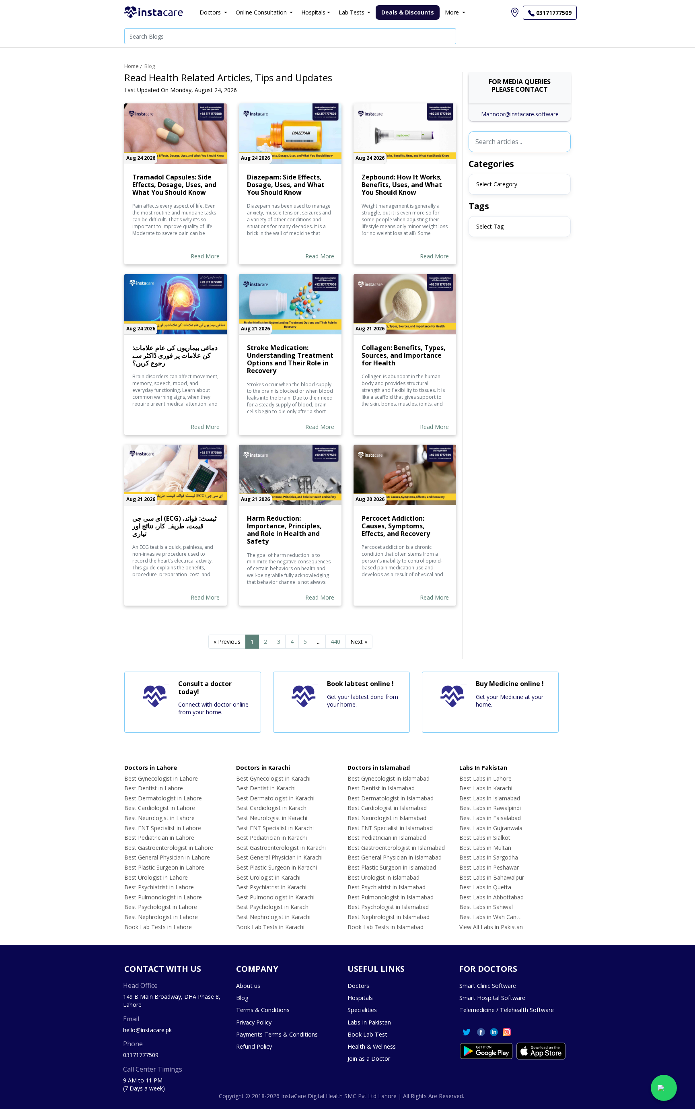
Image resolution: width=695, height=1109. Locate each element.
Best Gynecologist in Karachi (273, 778)
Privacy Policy (253, 1022)
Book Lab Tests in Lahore (158, 927)
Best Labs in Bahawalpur (491, 877)
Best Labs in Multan (485, 847)
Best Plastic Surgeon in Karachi (276, 867)
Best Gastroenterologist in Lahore (168, 847)
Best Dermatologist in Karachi (275, 798)
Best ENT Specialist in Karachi (275, 828)
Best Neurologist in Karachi (271, 818)
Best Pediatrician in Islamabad (387, 837)
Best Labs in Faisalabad (490, 818)
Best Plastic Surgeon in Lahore (164, 867)
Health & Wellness (372, 1046)
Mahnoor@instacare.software (520, 114)
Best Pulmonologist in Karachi (275, 897)
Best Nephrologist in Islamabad (389, 917)
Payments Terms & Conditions (277, 1034)
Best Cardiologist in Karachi (272, 808)
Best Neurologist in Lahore (159, 818)
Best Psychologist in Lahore (160, 907)
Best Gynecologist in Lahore (161, 778)
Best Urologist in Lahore (156, 877)
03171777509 (140, 1055)
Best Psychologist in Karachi (273, 907)
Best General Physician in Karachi (279, 857)
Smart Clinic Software (487, 985)
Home (131, 66)
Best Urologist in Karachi (268, 877)
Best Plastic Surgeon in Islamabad (392, 867)
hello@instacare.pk (147, 1030)
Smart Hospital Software (492, 998)
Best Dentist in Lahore (153, 788)
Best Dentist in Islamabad (381, 788)
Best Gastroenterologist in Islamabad (396, 847)
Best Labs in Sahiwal (486, 907)
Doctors (358, 985)
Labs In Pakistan (369, 1022)
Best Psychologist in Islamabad (388, 907)
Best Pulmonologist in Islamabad (391, 897)
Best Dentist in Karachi (266, 788)
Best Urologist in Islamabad (383, 877)
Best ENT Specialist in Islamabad (390, 828)
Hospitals (360, 998)
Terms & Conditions (263, 1010)
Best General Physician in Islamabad (395, 857)
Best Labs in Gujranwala (490, 828)
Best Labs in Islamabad (489, 798)
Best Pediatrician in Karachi (271, 837)
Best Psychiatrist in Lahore (159, 887)
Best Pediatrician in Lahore (159, 837)
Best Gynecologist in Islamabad (389, 778)
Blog (149, 66)
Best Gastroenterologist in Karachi (281, 847)
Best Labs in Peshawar (489, 867)
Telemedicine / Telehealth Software (506, 1010)
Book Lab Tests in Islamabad (386, 927)
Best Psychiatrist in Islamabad (387, 887)
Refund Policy (254, 1046)
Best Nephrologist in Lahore (161, 917)
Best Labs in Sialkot (484, 837)
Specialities (362, 1010)
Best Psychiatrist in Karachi (271, 887)
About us (248, 985)
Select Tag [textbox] (490, 226)
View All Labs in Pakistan (491, 927)
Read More (205, 256)
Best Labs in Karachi (485, 788)
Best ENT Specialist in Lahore (162, 828)
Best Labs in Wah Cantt (489, 917)
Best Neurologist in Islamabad (387, 818)
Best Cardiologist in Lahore (159, 808)
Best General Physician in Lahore (167, 857)
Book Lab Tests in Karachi (270, 927)
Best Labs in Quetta (485, 887)
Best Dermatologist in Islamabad (391, 798)
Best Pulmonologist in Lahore (163, 897)
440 (335, 641)
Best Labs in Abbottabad (491, 897)
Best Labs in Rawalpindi (490, 808)
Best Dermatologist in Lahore (163, 798)
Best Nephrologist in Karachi (273, 917)
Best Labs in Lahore (485, 778)
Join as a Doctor (369, 1058)
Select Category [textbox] (496, 184)
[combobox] (520, 184)
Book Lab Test (367, 1034)
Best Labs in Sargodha (488, 857)
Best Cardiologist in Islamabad (387, 808)
